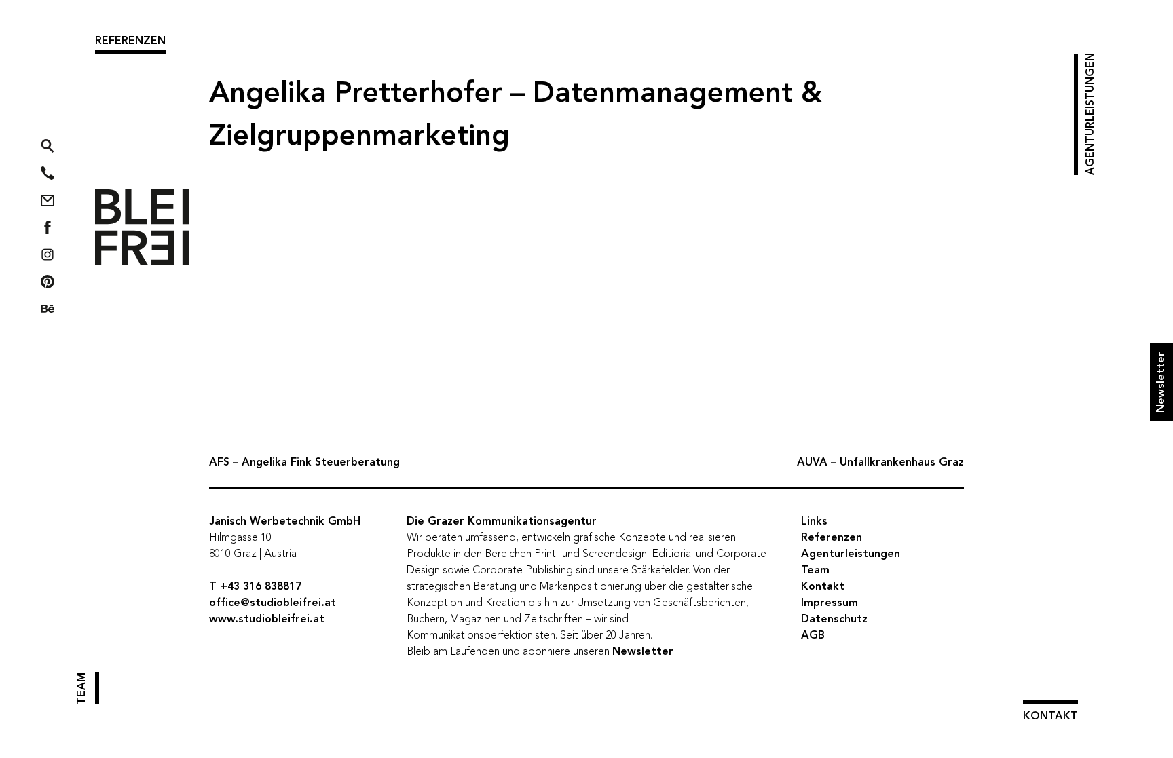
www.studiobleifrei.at (266, 619)
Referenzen (130, 41)
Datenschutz (834, 619)
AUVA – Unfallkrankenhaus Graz (880, 462)
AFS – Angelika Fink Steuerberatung (304, 462)
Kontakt (1050, 716)
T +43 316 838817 (255, 587)
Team (82, 688)
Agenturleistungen (1090, 114)
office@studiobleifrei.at (272, 603)
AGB (813, 635)
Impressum (829, 603)
